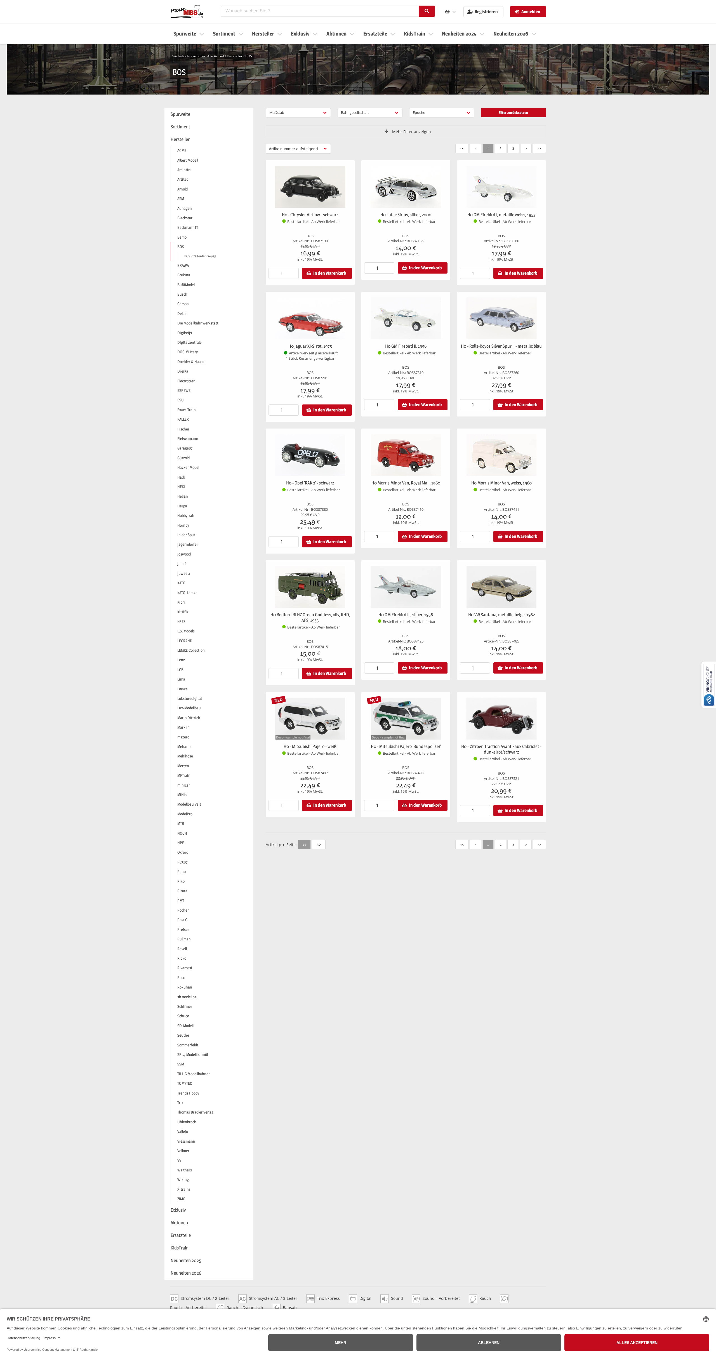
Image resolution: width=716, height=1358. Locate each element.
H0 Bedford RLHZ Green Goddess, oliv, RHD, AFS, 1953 (310, 617)
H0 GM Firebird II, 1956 (406, 346)
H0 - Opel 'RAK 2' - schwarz (310, 483)
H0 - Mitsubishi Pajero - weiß (310, 746)
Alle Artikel (215, 56)
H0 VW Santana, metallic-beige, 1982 (501, 614)
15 (304, 844)
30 (319, 844)
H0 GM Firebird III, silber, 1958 (405, 614)
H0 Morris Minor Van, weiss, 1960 (501, 483)
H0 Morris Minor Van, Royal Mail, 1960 (405, 483)
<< (462, 148)
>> (539, 148)
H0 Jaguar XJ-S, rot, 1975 (310, 346)
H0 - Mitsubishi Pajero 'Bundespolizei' (406, 746)
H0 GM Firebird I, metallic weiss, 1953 (501, 214)
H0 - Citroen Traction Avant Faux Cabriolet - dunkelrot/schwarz (501, 749)
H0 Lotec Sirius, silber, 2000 (405, 214)
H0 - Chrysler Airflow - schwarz (310, 214)
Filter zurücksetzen (513, 112)
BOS (248, 56)
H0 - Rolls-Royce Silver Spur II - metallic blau (501, 346)
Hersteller (234, 56)
